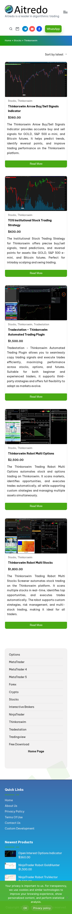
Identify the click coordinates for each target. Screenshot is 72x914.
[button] (53, 28)
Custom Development (19, 828)
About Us (11, 806)
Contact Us (12, 823)
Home (8, 40)
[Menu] (65, 12)
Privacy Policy (14, 811)
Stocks (17, 40)
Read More (36, 163)
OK (25, 908)
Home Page (36, 751)
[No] (67, 897)
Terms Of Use (14, 817)
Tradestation (41, 324)
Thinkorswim (25, 100)
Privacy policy (42, 908)
